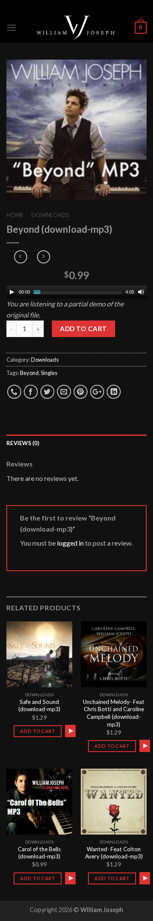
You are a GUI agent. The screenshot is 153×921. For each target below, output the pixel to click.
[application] (76, 292)
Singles (49, 372)
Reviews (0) (22, 443)
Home (14, 215)
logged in (70, 543)
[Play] (11, 292)
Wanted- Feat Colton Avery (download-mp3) (114, 853)
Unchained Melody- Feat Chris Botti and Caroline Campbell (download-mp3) (113, 713)
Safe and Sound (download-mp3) (39, 705)
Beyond (29, 372)
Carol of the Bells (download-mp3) (39, 853)
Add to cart (83, 328)
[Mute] (141, 292)
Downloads (50, 215)
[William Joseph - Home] (75, 28)
